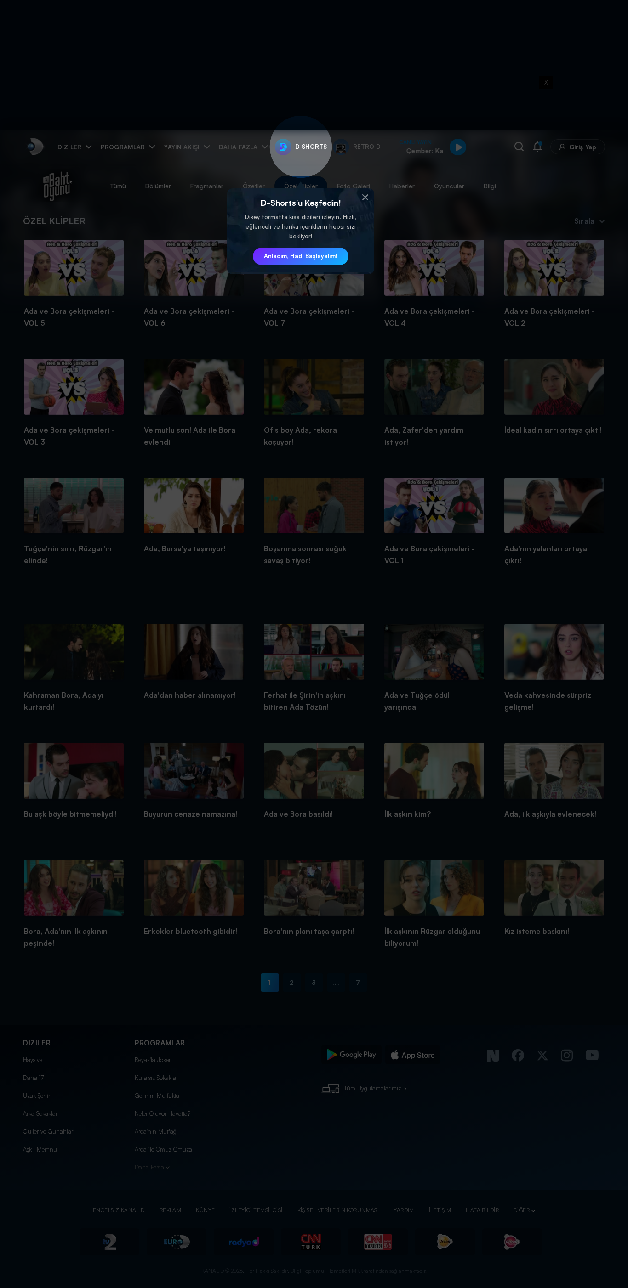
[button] (365, 197)
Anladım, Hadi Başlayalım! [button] (300, 256)
